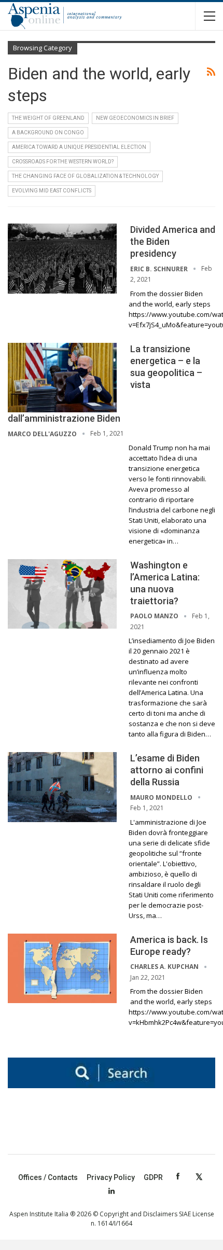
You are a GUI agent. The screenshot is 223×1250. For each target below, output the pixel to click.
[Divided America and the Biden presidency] (62, 258)
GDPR (153, 1177)
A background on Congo (48, 132)
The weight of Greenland (48, 118)
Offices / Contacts (48, 1177)
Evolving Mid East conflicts (51, 190)
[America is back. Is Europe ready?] (62, 968)
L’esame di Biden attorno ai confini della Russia (166, 770)
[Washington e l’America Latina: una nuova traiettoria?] (62, 594)
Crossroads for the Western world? (63, 161)
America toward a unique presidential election (79, 147)
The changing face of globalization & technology (85, 176)
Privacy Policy (111, 1177)
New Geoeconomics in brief (135, 118)
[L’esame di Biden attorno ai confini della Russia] (62, 787)
